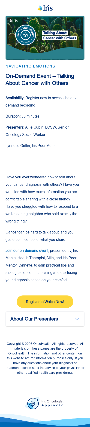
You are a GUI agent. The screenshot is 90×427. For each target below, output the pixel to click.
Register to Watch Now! (45, 302)
